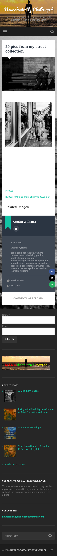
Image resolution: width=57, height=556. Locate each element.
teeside (43, 268)
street (24, 268)
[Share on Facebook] (52, 272)
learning (22, 258)
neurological (31, 263)
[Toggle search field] (52, 31)
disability (30, 255)
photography (32, 266)
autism (30, 253)
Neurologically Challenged (28, 9)
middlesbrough (18, 260)
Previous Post (18, 280)
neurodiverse (17, 263)
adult (19, 253)
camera (39, 253)
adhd (13, 253)
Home (24, 247)
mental (31, 258)
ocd (23, 266)
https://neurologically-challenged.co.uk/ (27, 196)
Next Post (15, 285)
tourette (15, 271)
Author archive (16, 229)
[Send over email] (52, 284)
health (14, 258)
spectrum (15, 268)
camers (14, 255)
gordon (39, 255)
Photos (9, 190)
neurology (43, 263)
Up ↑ (52, 550)
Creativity (15, 247)
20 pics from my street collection (25, 49)
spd (47, 266)
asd (24, 253)
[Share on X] (52, 278)
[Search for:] (28, 536)
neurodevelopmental (37, 260)
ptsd (42, 266)
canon (22, 255)
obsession (16, 266)
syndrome (33, 268)
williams (24, 271)
